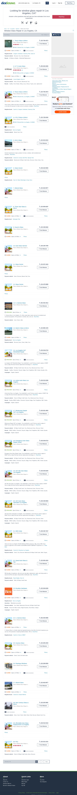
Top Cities (42, 779)
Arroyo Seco (29, 180)
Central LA (15, 157)
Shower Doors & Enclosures (59, 84)
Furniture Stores (56, 92)
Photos (46, 50)
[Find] (47, 3)
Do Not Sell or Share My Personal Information (36, 792)
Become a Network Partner (9, 785)
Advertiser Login (25, 779)
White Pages (24, 781)
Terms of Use (52, 792)
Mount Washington (22, 180)
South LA (33, 53)
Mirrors (54, 83)
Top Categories (43, 781)
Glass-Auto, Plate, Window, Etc (60, 80)
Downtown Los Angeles (24, 550)
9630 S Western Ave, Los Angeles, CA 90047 (24, 47)
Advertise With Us (7, 783)
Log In (53, 3)
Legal (57, 792)
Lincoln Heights (16, 79)
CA (8, 28)
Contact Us (5, 781)
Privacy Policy (21, 792)
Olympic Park (31, 157)
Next (47, 761)
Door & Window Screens (58, 91)
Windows (17, 28)
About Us (5, 779)
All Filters (7, 34)
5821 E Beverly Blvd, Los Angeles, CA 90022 (24, 122)
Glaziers (54, 90)
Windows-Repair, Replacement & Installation (60, 87)
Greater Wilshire (22, 694)
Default (46, 34)
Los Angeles (12, 28)
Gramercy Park (26, 53)
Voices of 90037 (21, 635)
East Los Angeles (17, 130)
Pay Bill (23, 785)
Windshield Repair (57, 82)
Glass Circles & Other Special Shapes (61, 89)
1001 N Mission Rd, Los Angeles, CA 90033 (24, 73)
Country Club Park (23, 157)
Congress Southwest (18, 53)
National (23, 783)
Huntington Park (16, 219)
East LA (23, 79)
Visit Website (43, 43)
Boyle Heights (16, 578)
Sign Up (60, 3)
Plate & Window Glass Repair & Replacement (23, 42)
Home (5, 28)
